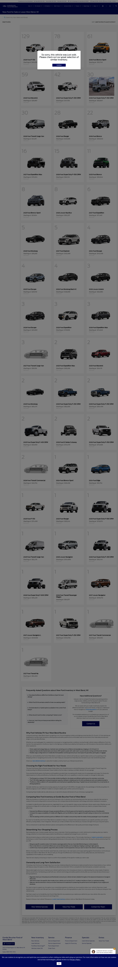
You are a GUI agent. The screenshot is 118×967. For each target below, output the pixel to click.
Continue (59, 65)
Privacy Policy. (75, 960)
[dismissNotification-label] (114, 949)
